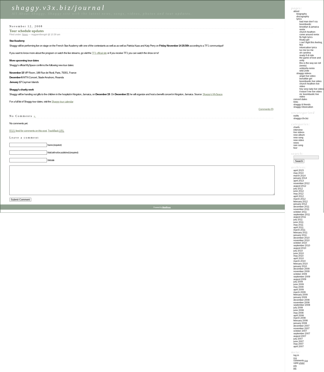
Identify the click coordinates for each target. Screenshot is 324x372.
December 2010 (301, 237)
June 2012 (298, 191)
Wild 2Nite (304, 70)
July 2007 (298, 338)
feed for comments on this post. (28, 130)
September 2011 (301, 214)
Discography (302, 16)
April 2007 (298, 346)
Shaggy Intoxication (303, 107)
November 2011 (301, 209)
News (25, 34)
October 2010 (300, 243)
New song (298, 137)
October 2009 (300, 274)
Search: (297, 153)
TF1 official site (99, 52)
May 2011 (298, 225)
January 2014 (300, 178)
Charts (296, 127)
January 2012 (300, 204)
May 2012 (298, 193)
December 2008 (301, 300)
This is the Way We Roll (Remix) (310, 64)
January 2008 (300, 323)
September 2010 (301, 245)
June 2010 (298, 253)
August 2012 (299, 186)
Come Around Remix (309, 34)
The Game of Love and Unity (310, 59)
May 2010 (298, 256)
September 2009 (301, 276)
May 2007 (298, 344)
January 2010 (300, 266)
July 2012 (298, 188)
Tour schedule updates (26, 31)
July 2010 (298, 250)
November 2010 (301, 240)
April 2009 (298, 289)
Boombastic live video (310, 81)
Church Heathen (307, 32)
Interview (298, 130)
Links (295, 102)
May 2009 (298, 287)
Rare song (298, 145)
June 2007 (298, 341)
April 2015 (298, 170)
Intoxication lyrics (308, 47)
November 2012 (301, 183)
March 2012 (299, 199)
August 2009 (299, 279)
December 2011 (301, 206)
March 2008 (299, 318)
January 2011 (300, 235)
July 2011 (298, 219)
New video (298, 140)
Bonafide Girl (305, 78)
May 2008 (298, 313)
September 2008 (301, 305)
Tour (295, 148)
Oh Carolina (305, 52)
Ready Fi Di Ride (306, 55)
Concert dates (300, 99)
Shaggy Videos (303, 73)
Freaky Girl (304, 39)
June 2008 (298, 310)
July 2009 (298, 281)
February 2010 (300, 263)
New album (299, 135)
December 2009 (301, 268)
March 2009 (299, 292)
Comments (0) (266, 109)
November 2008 (301, 302)
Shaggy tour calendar (62, 101)
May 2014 (298, 173)
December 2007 (301, 326)
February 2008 (300, 320)
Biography (301, 14)
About (296, 11)
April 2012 (298, 196)
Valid (298, 363)
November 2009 (301, 271)
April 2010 (298, 258)
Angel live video (307, 76)
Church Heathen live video (309, 85)
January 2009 (300, 297)
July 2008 (298, 307)
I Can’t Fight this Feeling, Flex (310, 43)
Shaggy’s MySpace (212, 94)
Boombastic (305, 24)
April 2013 (298, 180)
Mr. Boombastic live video (309, 95)
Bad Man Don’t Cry (308, 21)
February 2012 (300, 201)
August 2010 (299, 248)
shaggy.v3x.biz (300, 118)
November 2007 (301, 328)
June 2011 (298, 222)
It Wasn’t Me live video (310, 91)
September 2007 (301, 333)
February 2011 (300, 232)
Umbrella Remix (307, 68)
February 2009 (300, 294)
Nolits (296, 115)
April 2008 (298, 315)
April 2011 (298, 227)
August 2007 (299, 336)
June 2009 (298, 284)
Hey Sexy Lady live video (311, 89)
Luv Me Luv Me (306, 50)
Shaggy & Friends (301, 104)
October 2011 (300, 212)
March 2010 (299, 261)
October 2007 (300, 331)
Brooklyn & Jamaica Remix (309, 28)
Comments (300, 360)
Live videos (298, 132)
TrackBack (56, 130)
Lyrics (299, 19)
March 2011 (299, 230)
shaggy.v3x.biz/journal (58, 7)
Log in (296, 355)
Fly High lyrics (306, 37)
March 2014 (299, 175)
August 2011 (299, 217)
